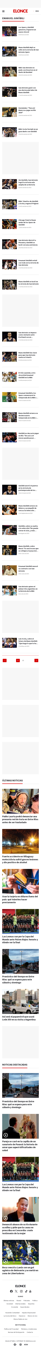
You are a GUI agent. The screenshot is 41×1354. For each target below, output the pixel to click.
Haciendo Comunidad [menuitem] (12, 1313)
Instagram (21, 1291)
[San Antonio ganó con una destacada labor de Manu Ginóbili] (9, 92)
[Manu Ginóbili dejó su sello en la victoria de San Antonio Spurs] (9, 51)
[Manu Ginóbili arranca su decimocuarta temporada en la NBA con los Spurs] (9, 417)
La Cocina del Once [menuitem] (10, 1316)
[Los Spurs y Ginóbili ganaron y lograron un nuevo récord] (9, 31)
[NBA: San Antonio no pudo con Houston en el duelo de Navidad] (9, 72)
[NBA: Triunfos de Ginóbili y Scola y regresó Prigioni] (9, 204)
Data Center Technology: (20, 1344)
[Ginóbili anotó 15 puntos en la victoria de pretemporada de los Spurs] (9, 490)
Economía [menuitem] (14, 1307)
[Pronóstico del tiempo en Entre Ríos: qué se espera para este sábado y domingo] (20, 961)
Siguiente (36, 660)
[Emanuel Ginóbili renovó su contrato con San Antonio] (9, 570)
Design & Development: (26, 1344)
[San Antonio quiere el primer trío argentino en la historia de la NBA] (9, 590)
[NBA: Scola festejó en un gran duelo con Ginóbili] (9, 132)
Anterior (5, 660)
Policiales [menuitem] (27, 1301)
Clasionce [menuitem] (22, 1316)
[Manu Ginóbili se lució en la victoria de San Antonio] (9, 284)
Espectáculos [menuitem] (24, 1307)
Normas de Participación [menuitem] (16, 1332)
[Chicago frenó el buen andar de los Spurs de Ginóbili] (9, 224)
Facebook (11, 1291)
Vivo (37, 11)
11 (18, 660)
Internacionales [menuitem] (20, 1304)
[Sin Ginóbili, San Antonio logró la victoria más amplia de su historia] (9, 184)
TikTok (26, 1291)
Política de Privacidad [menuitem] (11, 1329)
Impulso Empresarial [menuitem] (28, 1313)
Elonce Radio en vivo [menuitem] (20, 1319)
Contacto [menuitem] (30, 1332)
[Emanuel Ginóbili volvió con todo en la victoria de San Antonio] (9, 264)
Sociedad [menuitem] (10, 1304)
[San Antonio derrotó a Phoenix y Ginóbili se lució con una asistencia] (9, 244)
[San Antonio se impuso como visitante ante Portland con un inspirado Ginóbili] (9, 337)
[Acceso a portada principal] (20, 11)
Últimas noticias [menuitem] (9, 1301)
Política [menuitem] (34, 1301)
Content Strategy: (15, 1344)
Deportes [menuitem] (31, 1304)
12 (23, 660)
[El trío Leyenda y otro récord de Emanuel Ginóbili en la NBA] (9, 377)
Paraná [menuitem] (19, 1301)
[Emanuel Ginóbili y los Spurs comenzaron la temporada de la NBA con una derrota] (9, 397)
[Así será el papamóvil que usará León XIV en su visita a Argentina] (20, 1001)
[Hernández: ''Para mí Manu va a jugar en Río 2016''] (9, 112)
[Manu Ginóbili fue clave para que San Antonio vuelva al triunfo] (9, 357)
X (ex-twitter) (16, 1291)
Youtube (30, 1291)
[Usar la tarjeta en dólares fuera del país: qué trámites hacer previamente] (20, 881)
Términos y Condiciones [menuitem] (29, 1329)
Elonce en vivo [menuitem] (32, 1316)
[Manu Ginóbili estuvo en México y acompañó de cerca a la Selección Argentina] (9, 510)
